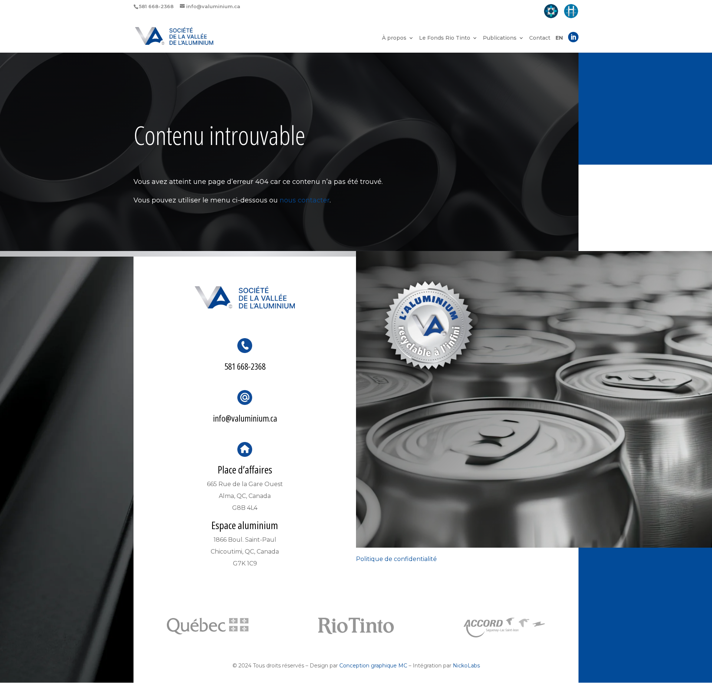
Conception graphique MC (373, 665)
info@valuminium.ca (245, 418)
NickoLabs (466, 665)
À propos (394, 38)
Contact (539, 38)
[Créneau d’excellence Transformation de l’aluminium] (551, 12)
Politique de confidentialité (396, 558)
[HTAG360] (571, 12)
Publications (500, 38)
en (559, 38)
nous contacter (305, 200)
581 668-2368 (245, 366)
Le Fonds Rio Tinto (444, 38)
